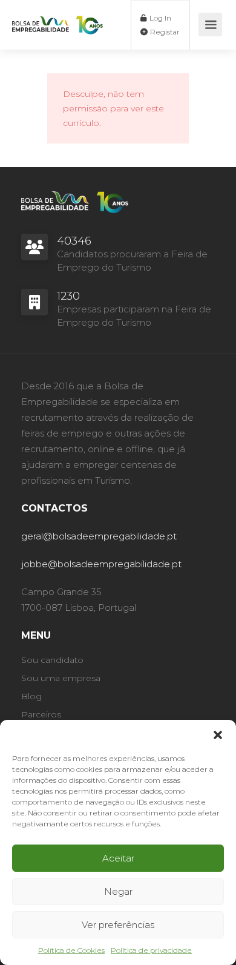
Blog (31, 696)
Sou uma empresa (60, 678)
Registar (164, 31)
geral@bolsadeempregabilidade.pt (99, 536)
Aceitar (118, 858)
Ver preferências (118, 924)
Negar (118, 891)
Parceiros (41, 714)
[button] (218, 735)
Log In (159, 17)
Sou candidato (52, 659)
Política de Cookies (71, 950)
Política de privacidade (151, 950)
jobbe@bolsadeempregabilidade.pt (101, 564)
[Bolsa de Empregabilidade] (57, 15)
